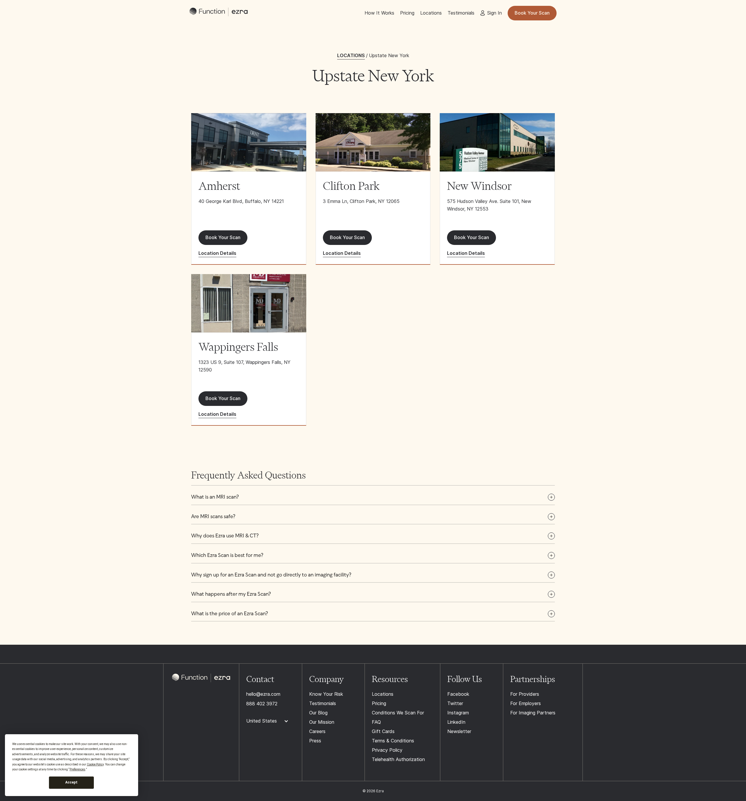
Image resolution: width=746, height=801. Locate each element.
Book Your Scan (532, 13)
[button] (373, 497)
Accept (71, 782)
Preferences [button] (77, 769)
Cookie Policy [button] (95, 764)
